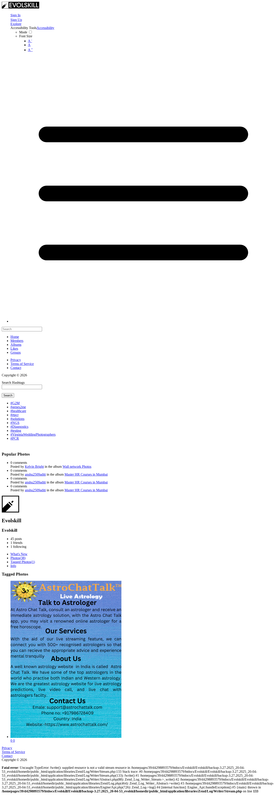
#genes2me (18, 407)
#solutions (17, 419)
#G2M (15, 403)
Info (13, 566)
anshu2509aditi (35, 474)
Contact (15, 368)
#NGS (14, 423)
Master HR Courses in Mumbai (86, 474)
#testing (15, 430)
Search (7, 395)
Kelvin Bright (34, 466)
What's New (18, 554)
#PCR (14, 438)
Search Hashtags (13, 382)
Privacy (15, 360)
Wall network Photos (77, 466)
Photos (18, 558)
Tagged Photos (22, 562)
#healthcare (18, 411)
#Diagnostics (19, 426)
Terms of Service (22, 364)
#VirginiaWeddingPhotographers (33, 434)
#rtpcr (14, 415)
